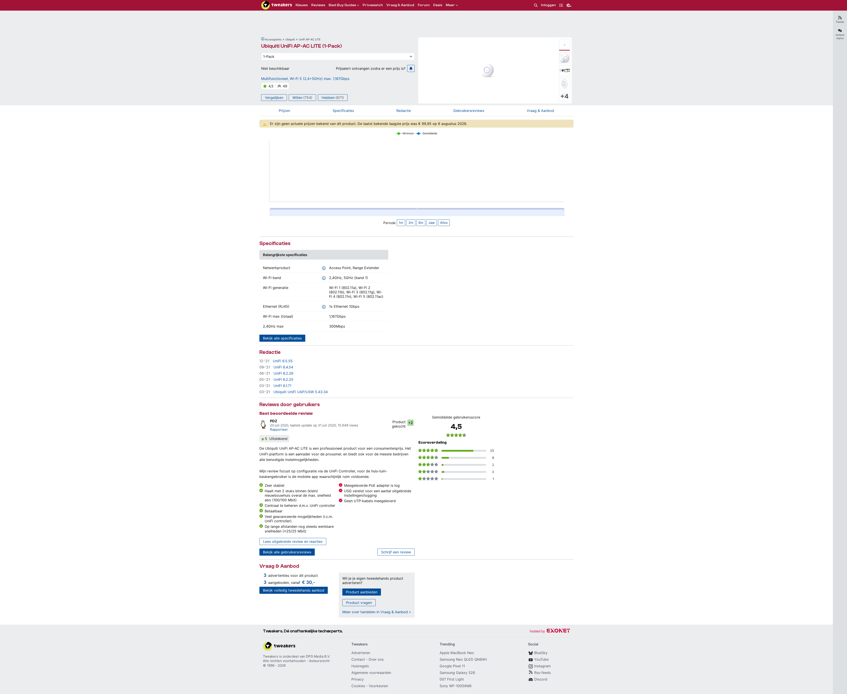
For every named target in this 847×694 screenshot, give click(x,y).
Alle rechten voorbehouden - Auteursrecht (296, 661)
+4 (564, 96)
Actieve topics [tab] (840, 36)
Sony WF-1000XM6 (456, 686)
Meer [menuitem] (450, 5)
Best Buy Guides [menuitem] (342, 5)
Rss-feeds (542, 672)
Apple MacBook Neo (457, 653)
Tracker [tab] (840, 21)
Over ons (376, 659)
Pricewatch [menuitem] (373, 5)
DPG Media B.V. (318, 656)
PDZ (273, 421)
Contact (358, 659)
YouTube (541, 659)
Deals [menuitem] (437, 5)
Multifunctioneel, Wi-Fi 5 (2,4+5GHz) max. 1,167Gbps (305, 78)
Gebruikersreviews (468, 110)
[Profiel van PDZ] (263, 424)
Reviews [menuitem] (318, 5)
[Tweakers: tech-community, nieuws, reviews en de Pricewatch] (276, 5)
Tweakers (270, 656)
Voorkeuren (378, 686)
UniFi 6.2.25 (283, 379)
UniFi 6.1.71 (282, 385)
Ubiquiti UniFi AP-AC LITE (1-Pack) (301, 46)
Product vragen (359, 602)
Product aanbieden (361, 592)
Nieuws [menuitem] (302, 5)
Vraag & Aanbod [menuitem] (400, 5)
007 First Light (452, 679)
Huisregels (360, 666)
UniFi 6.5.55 (283, 361)
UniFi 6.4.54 (283, 367)
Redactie (403, 110)
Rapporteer (279, 429)
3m (410, 223)
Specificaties (343, 110)
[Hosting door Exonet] (550, 631)
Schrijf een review (396, 552)
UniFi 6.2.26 (283, 373)
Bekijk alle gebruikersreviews (287, 552)
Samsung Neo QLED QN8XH (463, 659)
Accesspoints (273, 39)
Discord (540, 679)
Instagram (542, 666)
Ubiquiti (290, 39)
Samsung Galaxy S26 (457, 672)
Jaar (431, 223)
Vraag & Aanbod (540, 110)
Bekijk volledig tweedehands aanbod (293, 590)
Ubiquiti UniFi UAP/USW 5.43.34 (301, 392)
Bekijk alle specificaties (282, 338)
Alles (444, 223)
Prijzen (284, 110)
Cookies (358, 686)
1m (401, 223)
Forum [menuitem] (424, 5)
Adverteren (360, 653)
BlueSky (540, 653)
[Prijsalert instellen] (411, 68)
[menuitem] (535, 5)
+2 (410, 423)
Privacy (357, 679)
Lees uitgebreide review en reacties (292, 541)
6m (420, 223)
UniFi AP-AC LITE (309, 39)
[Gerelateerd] (262, 38)
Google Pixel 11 (452, 666)
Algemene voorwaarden (371, 672)
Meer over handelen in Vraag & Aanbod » (376, 612)
